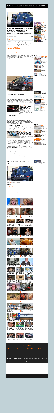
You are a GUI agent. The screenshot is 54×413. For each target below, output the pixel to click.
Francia (16, 161)
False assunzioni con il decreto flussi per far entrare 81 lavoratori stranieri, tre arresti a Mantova (19, 188)
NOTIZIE (12, 6)
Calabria (8, 161)
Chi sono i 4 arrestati (11, 49)
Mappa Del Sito (31, 358)
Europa (12, 161)
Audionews (42, 5)
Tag (42, 358)
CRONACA (22, 5)
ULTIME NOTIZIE (18, 5)
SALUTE (42, 60)
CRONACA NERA (14, 11)
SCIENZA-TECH (35, 5)
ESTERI (32, 5)
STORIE (42, 125)
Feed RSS (27, 358)
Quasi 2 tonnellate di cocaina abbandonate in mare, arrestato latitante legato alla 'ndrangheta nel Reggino (20, 186)
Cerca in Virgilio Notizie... (19, 358)
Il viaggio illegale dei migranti (12, 50)
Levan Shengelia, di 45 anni (11, 150)
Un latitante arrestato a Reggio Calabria (14, 52)
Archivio (39, 358)
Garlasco (25, 6)
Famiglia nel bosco (40, 6)
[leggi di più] (32, 39)
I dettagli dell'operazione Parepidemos (14, 48)
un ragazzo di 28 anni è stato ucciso (18, 155)
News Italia (45, 358)
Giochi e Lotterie (30, 348)
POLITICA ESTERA (43, 38)
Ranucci (28, 6)
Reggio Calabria (10, 163)
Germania (20, 161)
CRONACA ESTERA (43, 30)
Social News (39, 348)
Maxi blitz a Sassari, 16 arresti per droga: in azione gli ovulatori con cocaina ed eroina (19, 190)
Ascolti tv (31, 6)
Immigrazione (25, 161)
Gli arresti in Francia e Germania (13, 47)
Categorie (35, 358)
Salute (18, 348)
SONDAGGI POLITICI (43, 99)
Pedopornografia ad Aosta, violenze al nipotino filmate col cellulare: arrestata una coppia (20, 194)
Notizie (11, 358)
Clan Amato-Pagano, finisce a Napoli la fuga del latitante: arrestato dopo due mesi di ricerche (20, 192)
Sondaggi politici (35, 6)
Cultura (8, 348)
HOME (7, 11)
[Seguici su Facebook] (26, 361)
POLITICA (25, 5)
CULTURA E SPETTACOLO (44, 56)
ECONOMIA (29, 5)
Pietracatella (22, 6)
